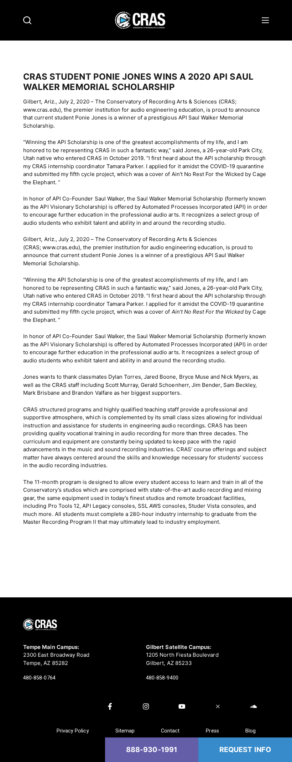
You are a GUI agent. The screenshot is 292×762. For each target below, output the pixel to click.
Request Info (245, 749)
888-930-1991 (151, 749)
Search (27, 20)
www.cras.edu (60, 247)
